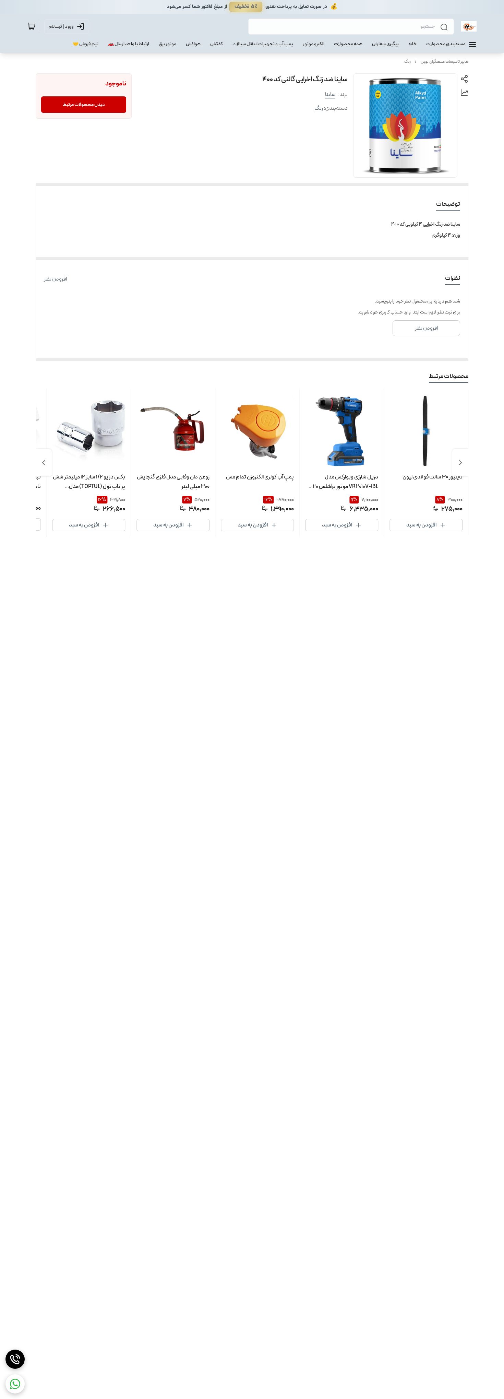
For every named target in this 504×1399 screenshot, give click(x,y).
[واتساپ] (15, 1384)
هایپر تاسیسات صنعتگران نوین (444, 62)
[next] (43, 462)
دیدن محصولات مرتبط (84, 104)
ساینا (330, 94)
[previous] (460, 462)
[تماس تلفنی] (15, 1359)
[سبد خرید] (31, 26)
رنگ (407, 62)
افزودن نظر (55, 279)
